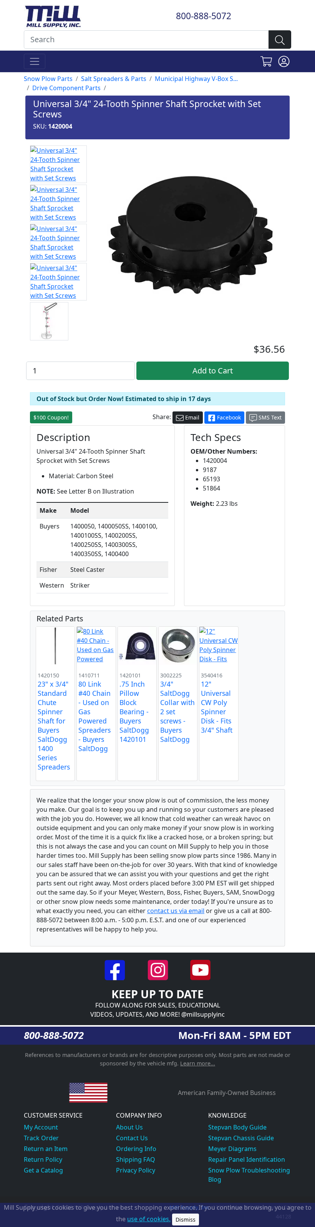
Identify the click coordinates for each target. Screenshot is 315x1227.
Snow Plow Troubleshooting (249, 1170)
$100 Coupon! (51, 417)
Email (191, 417)
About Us (129, 1127)
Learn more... (197, 1063)
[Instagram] (158, 969)
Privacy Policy (135, 1170)
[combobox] (146, 39)
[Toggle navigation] (34, 61)
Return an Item (46, 1148)
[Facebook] (116, 969)
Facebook (228, 417)
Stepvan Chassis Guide (241, 1138)
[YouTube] (200, 969)
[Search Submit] (280, 39)
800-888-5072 (203, 16)
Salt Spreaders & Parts (113, 78)
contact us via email (175, 911)
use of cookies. (149, 1219)
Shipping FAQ (135, 1159)
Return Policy (43, 1159)
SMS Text (269, 417)
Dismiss (186, 1219)
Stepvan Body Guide (237, 1127)
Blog (214, 1179)
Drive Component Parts (66, 88)
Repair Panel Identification (246, 1159)
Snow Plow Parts (48, 78)
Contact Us (132, 1138)
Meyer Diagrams (232, 1148)
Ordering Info (136, 1148)
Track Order (41, 1138)
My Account (41, 1127)
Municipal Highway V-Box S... (196, 78)
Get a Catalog (43, 1170)
